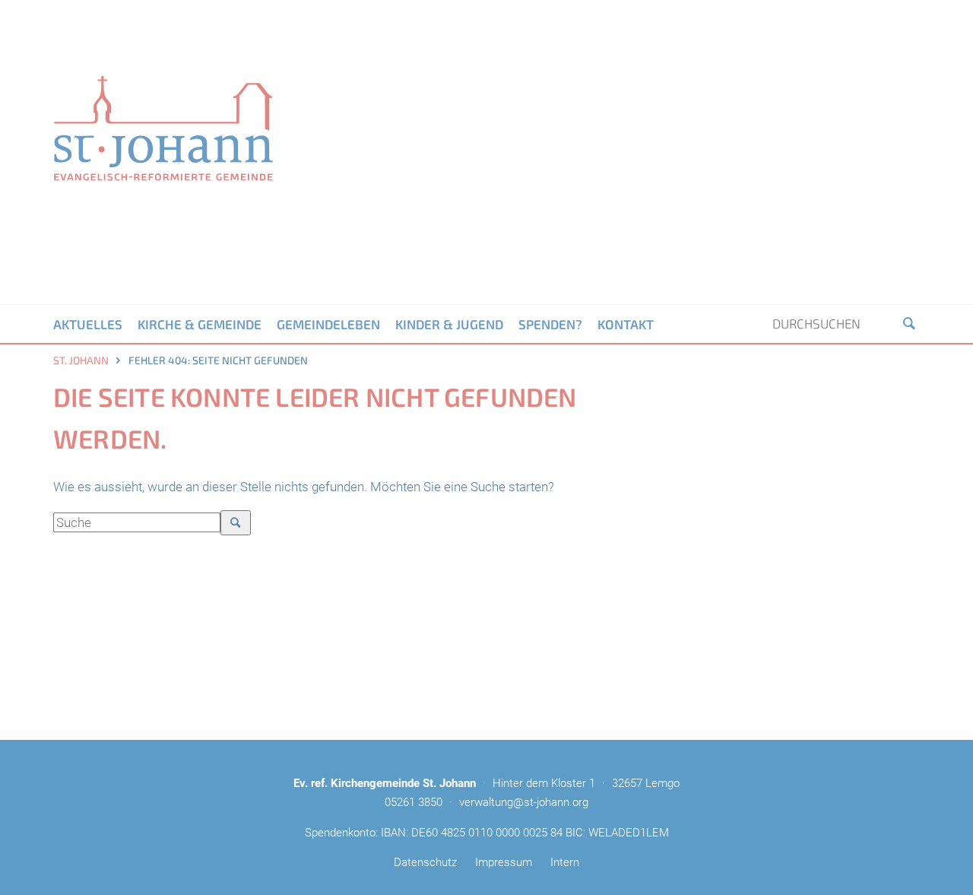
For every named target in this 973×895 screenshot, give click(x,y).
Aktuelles (87, 324)
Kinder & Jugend (449, 324)
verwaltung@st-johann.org (523, 802)
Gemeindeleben (328, 324)
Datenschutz (425, 862)
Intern (564, 862)
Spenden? (550, 324)
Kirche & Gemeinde (199, 324)
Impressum (503, 862)
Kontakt (625, 324)
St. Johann (81, 360)
